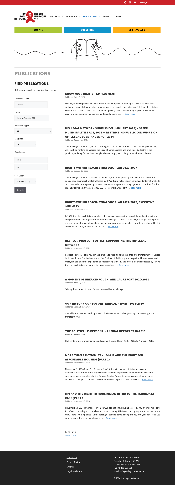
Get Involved (136, 29)
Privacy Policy (73, 462)
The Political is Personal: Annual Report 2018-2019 (105, 331)
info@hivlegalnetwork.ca (132, 471)
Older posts (70, 435)
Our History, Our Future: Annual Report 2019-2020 (104, 303)
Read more (130, 113)
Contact (118, 16)
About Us (55, 16)
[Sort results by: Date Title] (25, 181)
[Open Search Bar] (154, 2)
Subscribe (87, 29)
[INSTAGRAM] (130, 2)
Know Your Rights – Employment (90, 94)
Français (144, 2)
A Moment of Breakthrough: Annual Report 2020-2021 (107, 279)
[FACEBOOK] (125, 2)
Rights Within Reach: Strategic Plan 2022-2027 (101, 168)
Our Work (71, 16)
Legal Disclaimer (74, 471)
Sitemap (71, 466)
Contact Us (72, 457)
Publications (90, 16)
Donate (38, 29)
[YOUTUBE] (134, 2)
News (106, 16)
